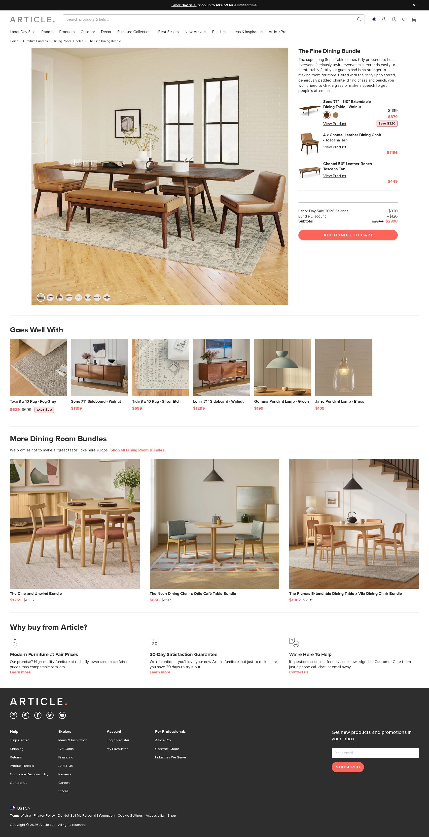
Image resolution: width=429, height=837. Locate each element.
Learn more (20, 672)
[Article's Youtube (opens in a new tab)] (62, 716)
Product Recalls (22, 766)
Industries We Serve (170, 757)
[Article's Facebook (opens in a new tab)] (37, 716)
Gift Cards (66, 749)
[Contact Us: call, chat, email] (384, 19)
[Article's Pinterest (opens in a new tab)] (25, 716)
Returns (16, 757)
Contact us (298, 672)
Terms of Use (20, 815)
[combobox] (374, 19)
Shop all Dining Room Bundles (137, 450)
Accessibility (155, 815)
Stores (63, 791)
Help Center (19, 740)
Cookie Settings (130, 815)
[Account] (394, 19)
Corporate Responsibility (29, 774)
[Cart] (414, 20)
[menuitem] (22, 32)
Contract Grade (167, 749)
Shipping (17, 749)
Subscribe (348, 767)
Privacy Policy (44, 815)
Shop (172, 815)
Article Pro (163, 740)
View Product (334, 124)
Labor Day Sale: (184, 5)
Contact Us (18, 783)
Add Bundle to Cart (348, 235)
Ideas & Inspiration (72, 740)
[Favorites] (404, 20)
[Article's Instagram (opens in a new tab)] (13, 716)
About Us (65, 766)
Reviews (64, 774)
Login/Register (118, 740)
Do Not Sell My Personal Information (86, 815)
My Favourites (117, 749)
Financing (65, 757)
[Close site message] (414, 5)
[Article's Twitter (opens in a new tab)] (50, 716)
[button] (384, 19)
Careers (64, 783)
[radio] (326, 115)
